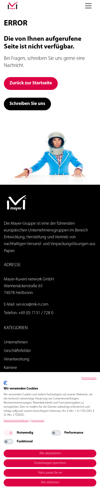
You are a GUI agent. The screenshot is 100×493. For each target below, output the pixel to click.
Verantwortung (16, 359)
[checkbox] (8, 432)
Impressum (89, 378)
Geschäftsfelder (17, 351)
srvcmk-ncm (32, 304)
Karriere (10, 368)
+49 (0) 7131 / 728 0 (35, 313)
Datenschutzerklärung (16, 420)
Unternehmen (16, 342)
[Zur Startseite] (13, 6)
